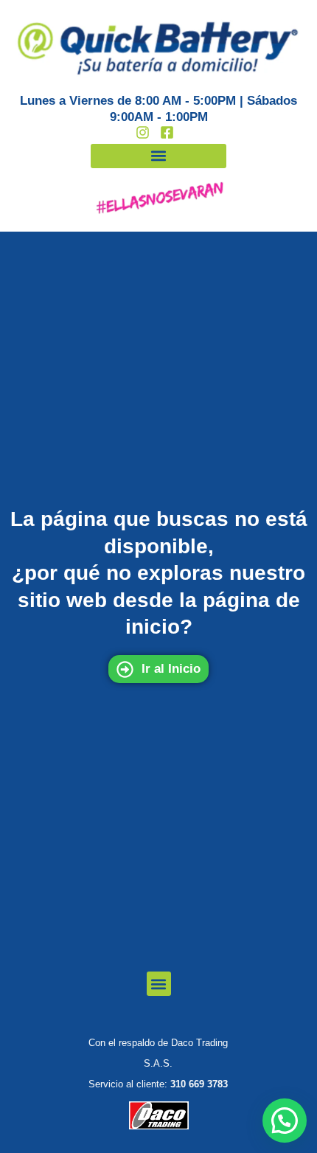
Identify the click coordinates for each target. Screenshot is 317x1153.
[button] (158, 156)
